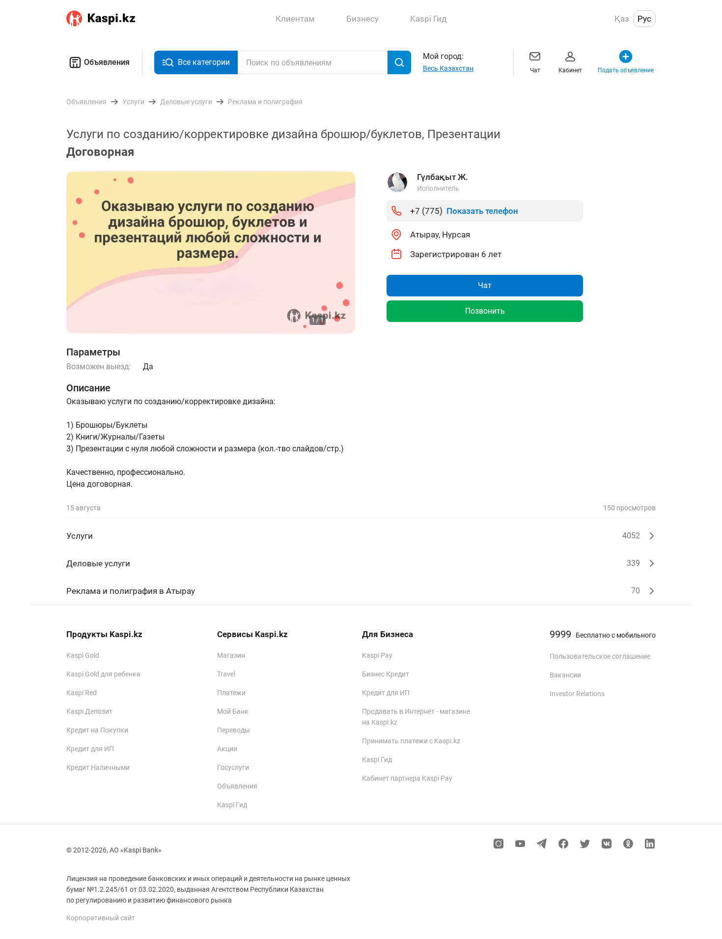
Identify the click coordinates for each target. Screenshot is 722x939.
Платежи (231, 693)
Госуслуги (233, 767)
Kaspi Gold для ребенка (103, 674)
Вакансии (565, 675)
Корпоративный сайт (100, 918)
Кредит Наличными (98, 767)
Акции (227, 749)
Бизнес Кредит (385, 674)
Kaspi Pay (377, 655)
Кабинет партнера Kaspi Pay (407, 778)
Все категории (204, 62)
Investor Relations (577, 694)
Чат (535, 70)
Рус (644, 19)
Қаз (621, 19)
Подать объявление (626, 70)
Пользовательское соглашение (600, 656)
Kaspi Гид (232, 805)
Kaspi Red (81, 693)
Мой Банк (233, 711)
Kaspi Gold (82, 655)
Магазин (231, 655)
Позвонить (485, 311)
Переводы (233, 730)
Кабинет (570, 70)
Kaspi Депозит (89, 711)
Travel (226, 674)
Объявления (107, 62)
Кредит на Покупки (97, 730)
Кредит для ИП (90, 749)
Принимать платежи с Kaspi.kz (411, 741)
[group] (210, 252)
